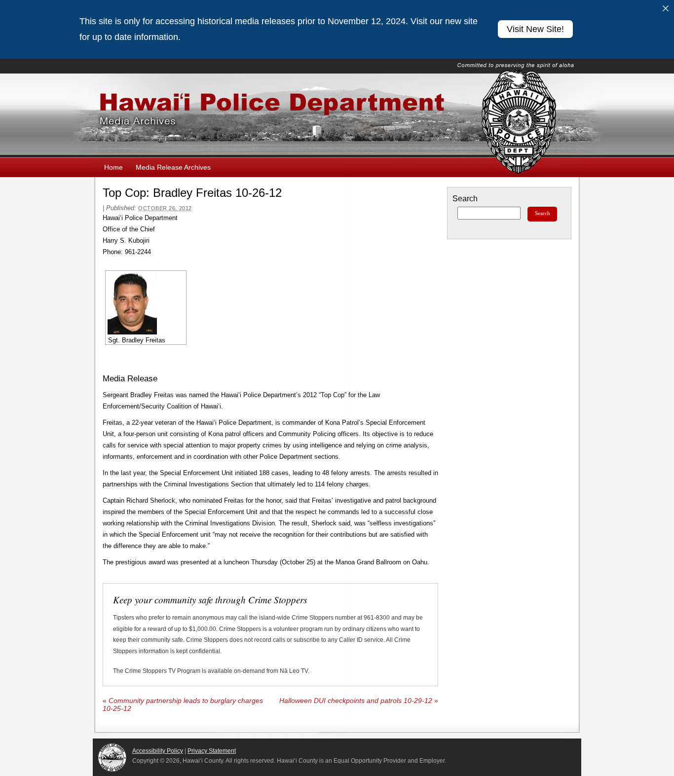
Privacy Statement (211, 750)
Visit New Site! (535, 29)
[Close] (665, 8)
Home (113, 167)
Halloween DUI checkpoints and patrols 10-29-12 (358, 700)
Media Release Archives (173, 167)
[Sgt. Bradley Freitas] (146, 303)
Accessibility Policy (157, 750)
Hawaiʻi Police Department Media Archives (337, 115)
